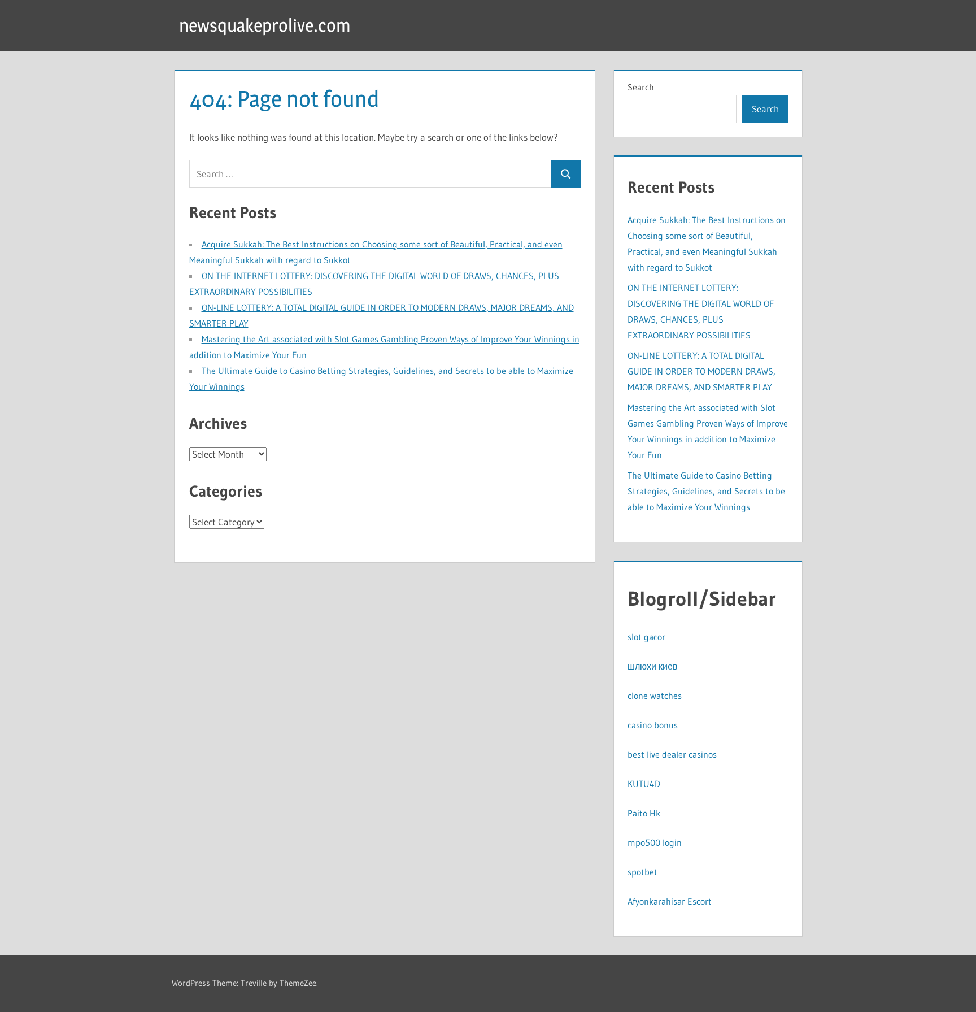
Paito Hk (644, 813)
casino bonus (653, 725)
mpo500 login (655, 842)
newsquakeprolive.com (265, 25)
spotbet (642, 872)
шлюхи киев (653, 666)
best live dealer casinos (672, 754)
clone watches (655, 695)
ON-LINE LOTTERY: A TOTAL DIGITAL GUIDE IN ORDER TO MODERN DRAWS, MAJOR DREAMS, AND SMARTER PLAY (701, 371)
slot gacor (646, 636)
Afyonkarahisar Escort (670, 901)
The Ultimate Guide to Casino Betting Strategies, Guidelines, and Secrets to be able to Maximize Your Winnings (706, 491)
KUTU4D (644, 783)
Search (641, 87)
